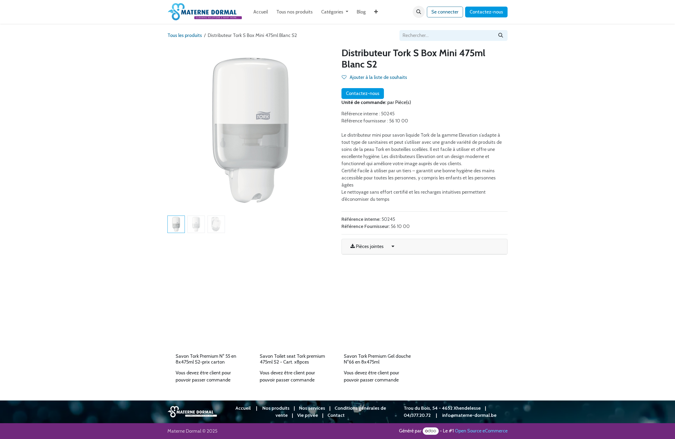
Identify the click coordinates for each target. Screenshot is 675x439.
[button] (419, 12)
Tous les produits (184, 35)
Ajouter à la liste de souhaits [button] (378, 77)
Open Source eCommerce (481, 431)
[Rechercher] (501, 35)
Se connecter (445, 12)
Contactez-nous (486, 12)
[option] (337, 328)
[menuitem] (260, 12)
